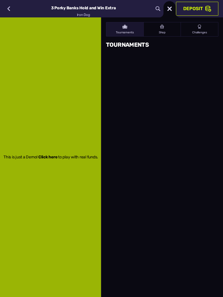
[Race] (169, 8)
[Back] (8, 8)
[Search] (158, 8)
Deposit (193, 8)
